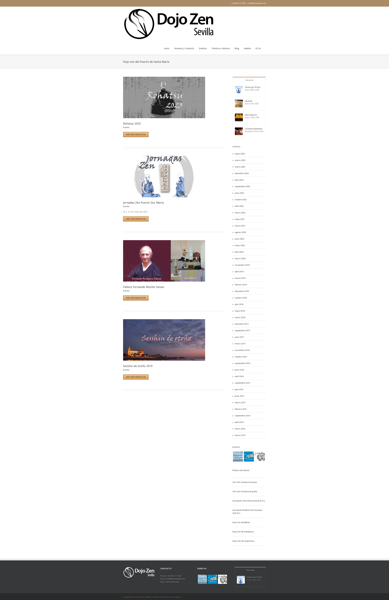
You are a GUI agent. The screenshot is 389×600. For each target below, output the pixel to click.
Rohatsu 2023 (132, 123)
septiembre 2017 (242, 330)
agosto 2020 (240, 232)
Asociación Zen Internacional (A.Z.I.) (248, 500)
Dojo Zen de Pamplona (243, 531)
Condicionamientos (254, 128)
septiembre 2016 (242, 363)
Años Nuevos (251, 115)
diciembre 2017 (242, 324)
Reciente (250, 80)
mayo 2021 (240, 219)
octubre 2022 (241, 199)
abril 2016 (239, 376)
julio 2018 (239, 304)
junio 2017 (239, 337)
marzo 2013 (240, 435)
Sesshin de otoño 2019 (137, 366)
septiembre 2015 (242, 382)
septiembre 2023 (242, 186)
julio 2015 (239, 389)
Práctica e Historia (221, 48)
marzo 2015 (240, 402)
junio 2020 (239, 238)
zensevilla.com (172, 582)
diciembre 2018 (242, 291)
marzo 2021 (240, 225)
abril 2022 (239, 206)
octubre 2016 (241, 356)
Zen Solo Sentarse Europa (244, 482)
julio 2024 (239, 179)
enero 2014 (240, 428)
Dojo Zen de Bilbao (241, 522)
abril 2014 (239, 422)
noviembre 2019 (242, 265)
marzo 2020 (240, 258)
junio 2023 (239, 193)
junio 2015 (239, 396)
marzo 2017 (240, 343)
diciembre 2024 (242, 173)
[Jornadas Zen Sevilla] (259, 456)
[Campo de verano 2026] (237, 456)
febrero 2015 (241, 409)
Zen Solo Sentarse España (244, 491)
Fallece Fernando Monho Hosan (143, 287)
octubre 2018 (241, 297)
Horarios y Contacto (184, 48)
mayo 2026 (240, 153)
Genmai (248, 101)
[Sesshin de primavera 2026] (248, 456)
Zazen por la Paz (252, 87)
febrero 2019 (241, 284)
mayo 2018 (240, 310)
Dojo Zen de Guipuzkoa (243, 541)
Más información (135, 134)
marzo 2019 (240, 278)
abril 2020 (239, 252)
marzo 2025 (240, 160)
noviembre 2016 (242, 350)
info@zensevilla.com (257, 3)
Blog (236, 48)
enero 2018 (240, 317)
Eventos (203, 48)
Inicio (166, 48)
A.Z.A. (258, 48)
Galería (247, 48)
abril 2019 (239, 271)
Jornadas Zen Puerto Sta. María (143, 202)
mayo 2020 (240, 245)
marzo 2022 (240, 212)
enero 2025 (240, 166)
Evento (126, 127)
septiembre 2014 (242, 415)
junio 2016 (239, 369)
